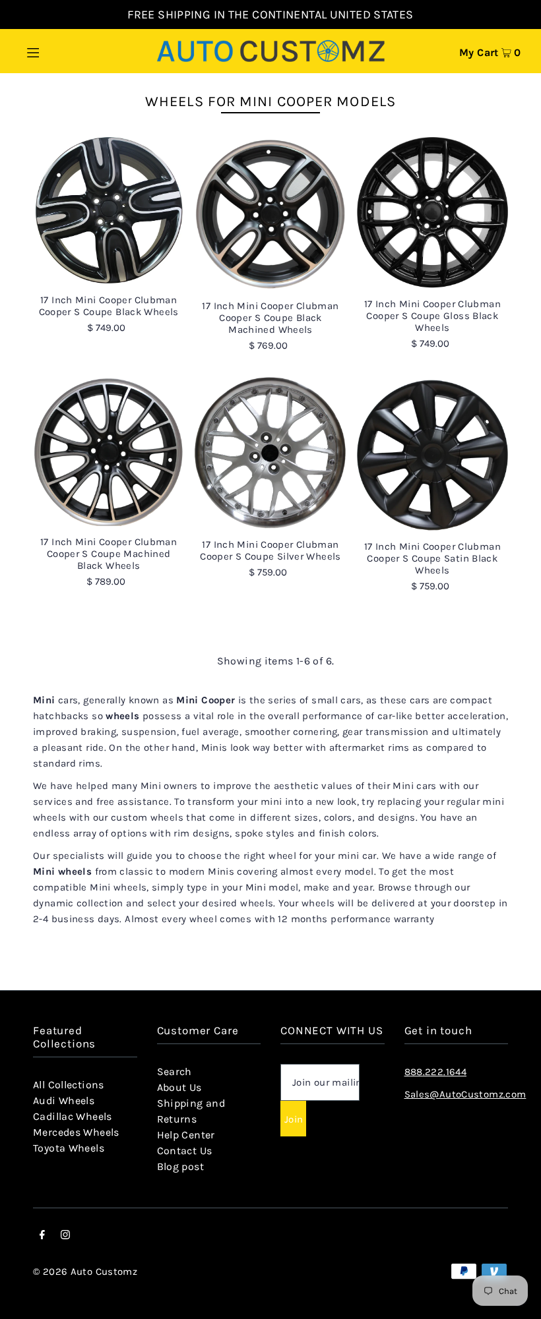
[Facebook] (42, 1236)
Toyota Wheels (68, 1148)
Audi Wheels (63, 1100)
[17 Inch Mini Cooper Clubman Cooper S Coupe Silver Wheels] (270, 453)
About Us (179, 1087)
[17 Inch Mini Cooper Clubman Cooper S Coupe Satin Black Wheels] (432, 454)
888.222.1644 (435, 1072)
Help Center (186, 1134)
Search (174, 1071)
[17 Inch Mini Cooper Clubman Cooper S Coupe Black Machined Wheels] (270, 213)
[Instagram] (65, 1236)
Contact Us (184, 1150)
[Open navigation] (61, 51)
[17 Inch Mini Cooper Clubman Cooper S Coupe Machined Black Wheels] (108, 451)
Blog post (180, 1166)
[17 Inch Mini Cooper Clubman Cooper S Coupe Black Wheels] (108, 210)
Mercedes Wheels (76, 1132)
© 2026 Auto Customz (85, 1271)
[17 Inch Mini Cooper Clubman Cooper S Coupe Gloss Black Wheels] (432, 212)
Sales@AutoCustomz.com (465, 1094)
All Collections (68, 1084)
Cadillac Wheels (72, 1116)
